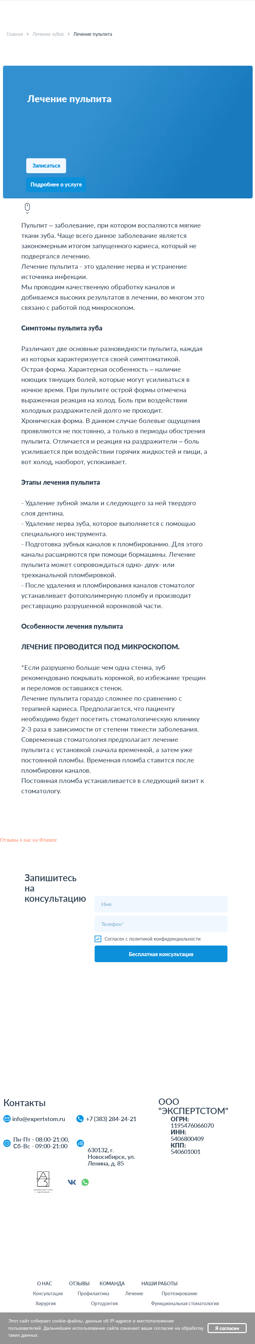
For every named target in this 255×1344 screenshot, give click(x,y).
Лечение (134, 1293)
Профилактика (93, 1293)
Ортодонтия (104, 1303)
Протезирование (179, 1293)
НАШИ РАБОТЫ (159, 1283)
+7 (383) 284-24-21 (111, 1118)
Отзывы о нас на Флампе (28, 840)
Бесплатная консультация (161, 954)
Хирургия (46, 1303)
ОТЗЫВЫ (79, 1283)
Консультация (48, 1293)
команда (112, 1283)
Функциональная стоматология (185, 1303)
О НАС (44, 1283)
